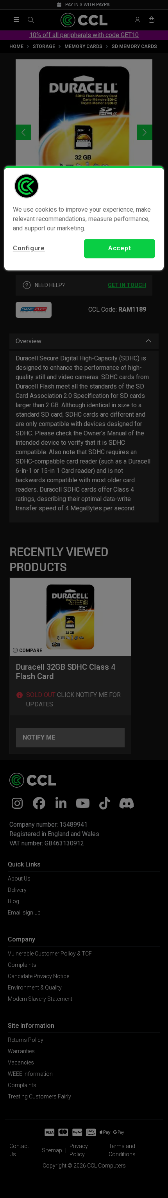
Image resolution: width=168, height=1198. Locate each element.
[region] (84, 218)
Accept (119, 248)
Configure (29, 248)
